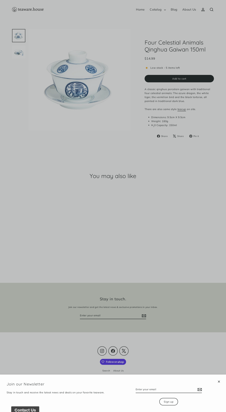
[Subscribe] (199, 389)
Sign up (168, 401)
